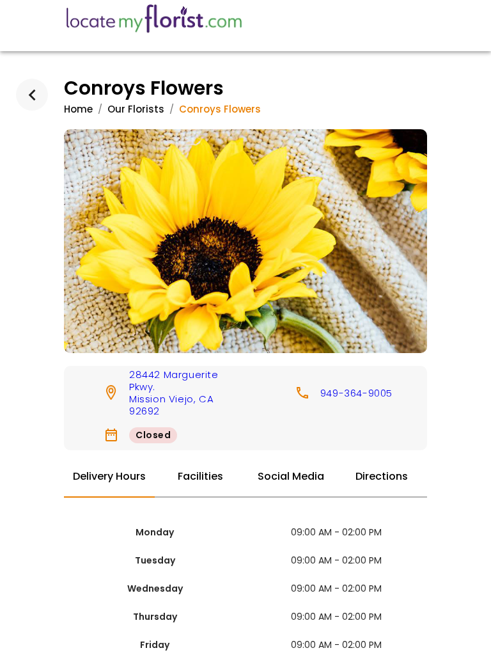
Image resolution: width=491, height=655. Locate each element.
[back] (32, 95)
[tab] (109, 477)
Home (78, 109)
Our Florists (135, 109)
